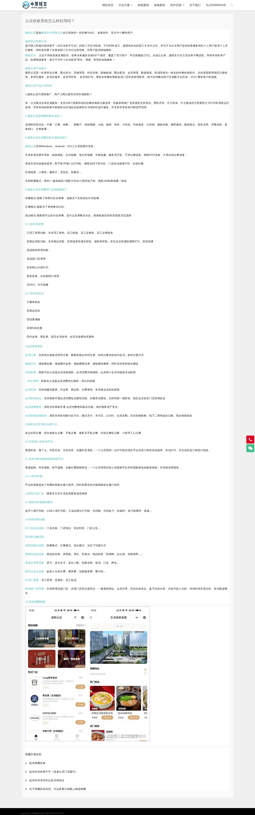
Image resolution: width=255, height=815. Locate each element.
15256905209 (217, 5)
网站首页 (107, 5)
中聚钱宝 (35, 5)
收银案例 (143, 5)
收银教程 (159, 5)
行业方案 (124, 5)
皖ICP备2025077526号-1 (52, 813)
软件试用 (175, 5)
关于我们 (195, 5)
